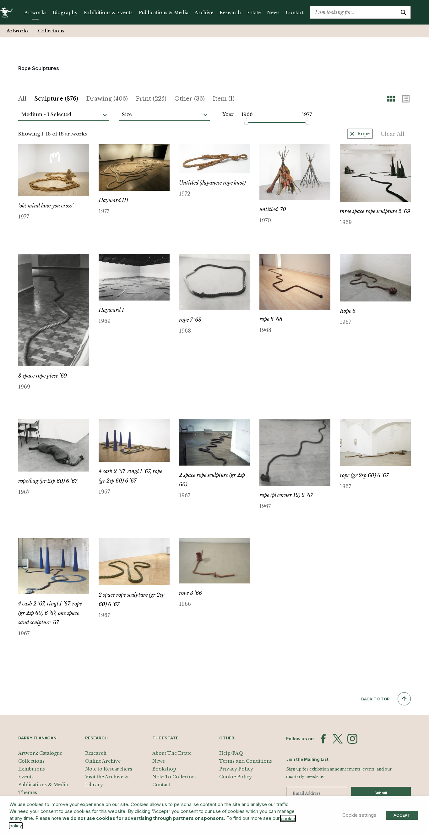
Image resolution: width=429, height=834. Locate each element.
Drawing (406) (107, 98)
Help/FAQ (231, 753)
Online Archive (103, 761)
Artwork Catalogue (40, 753)
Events (26, 777)
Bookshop (164, 769)
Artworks (35, 12)
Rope (363, 133)
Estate (254, 12)
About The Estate (172, 753)
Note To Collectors (174, 777)
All (22, 98)
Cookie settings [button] (359, 815)
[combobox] (353, 12)
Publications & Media (163, 12)
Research (230, 12)
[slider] (246, 122)
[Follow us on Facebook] (323, 738)
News (273, 12)
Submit (380, 793)
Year (228, 114)
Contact (295, 12)
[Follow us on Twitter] (338, 738)
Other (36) (189, 98)
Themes (27, 792)
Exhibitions (31, 769)
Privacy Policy (236, 769)
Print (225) (151, 98)
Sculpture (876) (56, 98)
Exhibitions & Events (108, 12)
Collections (51, 31)
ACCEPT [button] (402, 815)
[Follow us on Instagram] (352, 739)
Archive (204, 12)
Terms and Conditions (245, 761)
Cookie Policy (235, 777)
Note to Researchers (108, 769)
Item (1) (224, 98)
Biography (65, 12)
